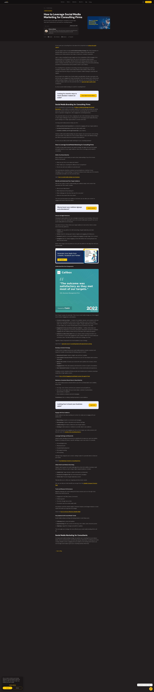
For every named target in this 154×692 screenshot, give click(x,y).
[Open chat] (151, 689)
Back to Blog (58, 551)
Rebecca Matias (52, 29)
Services (62, 1)
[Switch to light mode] (143, 2)
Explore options (91, 208)
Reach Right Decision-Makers (88, 95)
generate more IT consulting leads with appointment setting (77, 343)
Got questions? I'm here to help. (144, 684)
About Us (81, 1)
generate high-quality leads (89, 81)
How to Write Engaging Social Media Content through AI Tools (74, 376)
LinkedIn (50, 36)
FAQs (86, 2)
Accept (7, 687)
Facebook (64, 36)
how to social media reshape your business (69, 177)
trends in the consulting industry (73, 432)
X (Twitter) (57, 36)
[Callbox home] (6, 2)
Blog (44, 8)
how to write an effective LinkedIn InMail (70, 511)
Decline (17, 687)
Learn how (92, 405)
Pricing (90, 2)
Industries (74, 1)
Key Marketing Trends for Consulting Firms (69, 460)
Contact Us (148, 2)
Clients (68, 1)
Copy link (71, 36)
